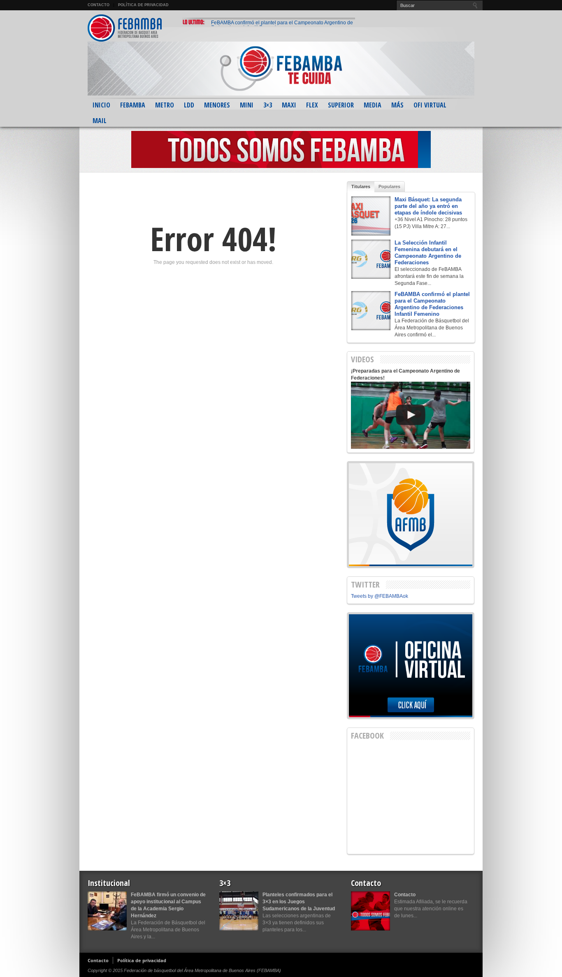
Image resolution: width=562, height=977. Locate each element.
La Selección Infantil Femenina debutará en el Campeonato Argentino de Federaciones (428, 253)
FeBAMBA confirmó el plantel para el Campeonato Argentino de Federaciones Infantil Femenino (282, 25)
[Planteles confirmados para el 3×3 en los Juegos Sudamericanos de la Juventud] (238, 910)
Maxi (289, 105)
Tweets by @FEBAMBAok (379, 596)
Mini (246, 105)
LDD (189, 105)
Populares (389, 186)
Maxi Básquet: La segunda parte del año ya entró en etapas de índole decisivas (428, 206)
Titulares (360, 186)
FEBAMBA (132, 105)
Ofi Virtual (429, 105)
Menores (217, 105)
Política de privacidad (143, 5)
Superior (341, 105)
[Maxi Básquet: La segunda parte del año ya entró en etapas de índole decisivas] (370, 216)
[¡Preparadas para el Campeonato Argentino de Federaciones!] (410, 415)
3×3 (267, 105)
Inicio (101, 105)
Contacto (98, 5)
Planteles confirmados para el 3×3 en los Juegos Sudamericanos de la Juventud (298, 902)
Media (372, 105)
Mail (100, 120)
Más (397, 105)
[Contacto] (370, 910)
